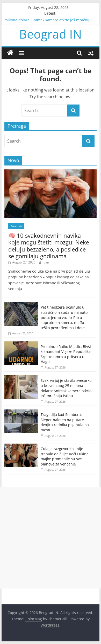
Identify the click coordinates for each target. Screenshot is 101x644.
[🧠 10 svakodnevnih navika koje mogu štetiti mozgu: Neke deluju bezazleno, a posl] (50, 172)
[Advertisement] (50, 537)
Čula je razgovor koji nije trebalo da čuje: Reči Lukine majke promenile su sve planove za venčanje (65, 456)
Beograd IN (50, 34)
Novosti (16, 226)
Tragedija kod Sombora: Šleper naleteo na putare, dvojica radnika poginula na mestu (65, 422)
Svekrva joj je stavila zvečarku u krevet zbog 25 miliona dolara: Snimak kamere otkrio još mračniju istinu (48, 21)
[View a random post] (91, 52)
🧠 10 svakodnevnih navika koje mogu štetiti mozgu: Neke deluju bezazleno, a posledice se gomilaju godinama (48, 245)
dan (46, 262)
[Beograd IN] (10, 53)
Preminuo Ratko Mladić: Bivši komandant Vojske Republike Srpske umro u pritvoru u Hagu (66, 354)
